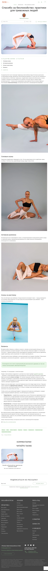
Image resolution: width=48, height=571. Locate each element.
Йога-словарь (35, 510)
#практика (20, 429)
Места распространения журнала (38, 505)
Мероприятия (35, 535)
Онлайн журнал (20, 518)
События (36, 519)
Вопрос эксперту (5, 516)
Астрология (20, 505)
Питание (3, 531)
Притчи (18, 522)
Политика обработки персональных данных (12, 550)
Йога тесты (19, 511)
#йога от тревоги (13, 429)
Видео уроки (4, 514)
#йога (8, 429)
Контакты (34, 539)
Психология (20, 524)
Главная (15, 4)
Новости (36, 524)
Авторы (34, 503)
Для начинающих (5, 509)
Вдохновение (20, 531)
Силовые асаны (7, 61)
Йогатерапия (4, 520)
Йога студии (35, 508)
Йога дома (3, 507)
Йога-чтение (20, 513)
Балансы (5, 67)
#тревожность (31, 429)
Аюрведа (3, 512)
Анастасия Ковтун (24, 18)
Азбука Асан (35, 514)
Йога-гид (36, 500)
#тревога (25, 429)
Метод (2, 529)
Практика (5, 505)
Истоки (18, 503)
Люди (18, 515)
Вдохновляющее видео (22, 507)
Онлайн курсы (7, 500)
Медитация (4, 527)
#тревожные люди (38, 429)
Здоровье (3, 518)
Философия (20, 526)
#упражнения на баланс (6, 431)
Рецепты (34, 512)
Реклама (34, 537)
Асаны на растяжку (8, 65)
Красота (3, 524)
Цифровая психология (22, 528)
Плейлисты (19, 520)
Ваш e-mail (3, 483)
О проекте (36, 528)
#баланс (3, 429)
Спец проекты (4, 533)
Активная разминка (8, 63)
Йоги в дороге (4, 522)
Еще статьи (19, 509)
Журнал (34, 531)
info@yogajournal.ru (6, 548)
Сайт (33, 533)
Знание (20, 500)
